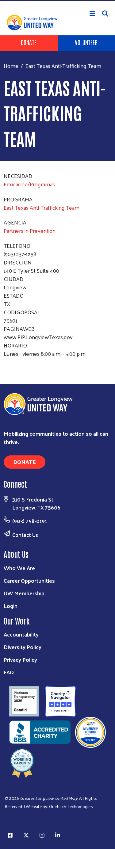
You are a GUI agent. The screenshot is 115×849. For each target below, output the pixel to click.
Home (11, 65)
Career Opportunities (29, 580)
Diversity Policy (22, 647)
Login (10, 605)
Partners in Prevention (30, 230)
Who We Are (19, 568)
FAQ (9, 672)
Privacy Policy (20, 659)
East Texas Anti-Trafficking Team (41, 207)
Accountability (21, 634)
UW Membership (24, 593)
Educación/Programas (29, 184)
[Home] (57, 0)
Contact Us (25, 534)
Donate (28, 42)
